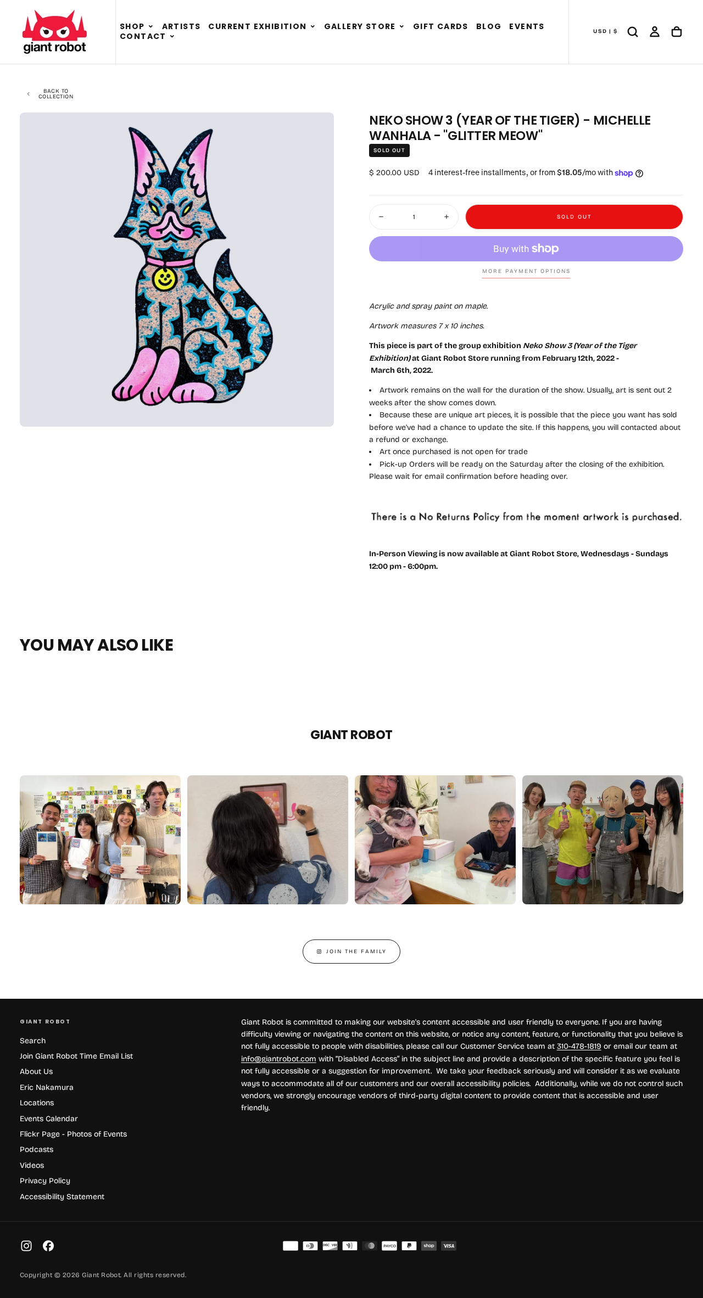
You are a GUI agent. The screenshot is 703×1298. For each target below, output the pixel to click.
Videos (32, 1165)
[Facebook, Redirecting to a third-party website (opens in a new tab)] (48, 1245)
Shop (132, 26)
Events (526, 26)
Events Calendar (49, 1118)
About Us (36, 1071)
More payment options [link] (526, 271)
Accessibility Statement (62, 1196)
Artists (181, 26)
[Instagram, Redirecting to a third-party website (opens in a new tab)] (26, 1245)
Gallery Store (360, 26)
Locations (37, 1102)
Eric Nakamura (47, 1087)
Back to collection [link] (55, 93)
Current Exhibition (257, 26)
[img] (290, 1245)
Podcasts (36, 1149)
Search (33, 1040)
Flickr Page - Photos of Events (73, 1134)
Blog (489, 26)
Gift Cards (440, 26)
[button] (150, 27)
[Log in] (654, 32)
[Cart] (676, 32)
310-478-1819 (579, 1046)
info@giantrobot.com (278, 1059)
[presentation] (316, 409)
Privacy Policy (45, 1180)
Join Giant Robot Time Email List (76, 1056)
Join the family (356, 951)
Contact (143, 36)
